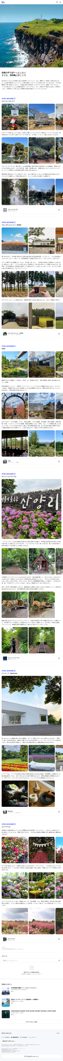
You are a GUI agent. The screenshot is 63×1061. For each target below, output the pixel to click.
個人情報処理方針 (15, 1037)
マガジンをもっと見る (31, 1022)
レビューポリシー (32, 1037)
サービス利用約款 (6, 1037)
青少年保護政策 (23, 1037)
